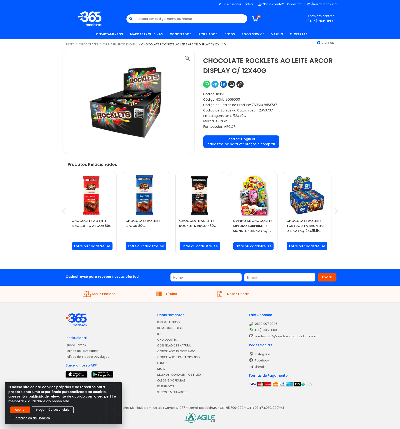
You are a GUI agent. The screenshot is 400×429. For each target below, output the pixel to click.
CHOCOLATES (167, 340)
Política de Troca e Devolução (87, 357)
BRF (159, 334)
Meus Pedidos (104, 293)
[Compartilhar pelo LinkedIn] (223, 84)
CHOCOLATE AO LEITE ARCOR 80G (142, 223)
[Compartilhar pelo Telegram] (215, 84)
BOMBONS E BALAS (170, 328)
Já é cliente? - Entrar (238, 4)
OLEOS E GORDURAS (171, 380)
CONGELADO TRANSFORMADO (178, 357)
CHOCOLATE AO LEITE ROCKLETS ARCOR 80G (197, 223)
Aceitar (20, 410)
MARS (161, 369)
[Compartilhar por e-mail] (231, 84)
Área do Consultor (324, 4)
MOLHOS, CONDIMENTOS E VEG (179, 375)
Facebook (261, 360)
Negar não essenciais (52, 410)
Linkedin (260, 367)
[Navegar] (63, 211)
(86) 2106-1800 (322, 21)
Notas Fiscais (238, 293)
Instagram (262, 354)
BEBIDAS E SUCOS (169, 322)
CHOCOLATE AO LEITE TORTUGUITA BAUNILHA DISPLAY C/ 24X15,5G (305, 225)
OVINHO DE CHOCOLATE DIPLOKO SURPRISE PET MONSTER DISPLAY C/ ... (252, 225)
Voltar (327, 42)
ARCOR (221, 121)
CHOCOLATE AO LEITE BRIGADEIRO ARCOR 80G (92, 223)
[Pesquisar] (130, 18)
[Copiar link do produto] (240, 84)
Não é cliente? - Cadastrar (282, 4)
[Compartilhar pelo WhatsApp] (206, 84)
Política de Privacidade (82, 351)
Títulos (171, 293)
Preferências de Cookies (31, 418)
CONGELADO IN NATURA (174, 345)
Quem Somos (76, 345)
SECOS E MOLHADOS (171, 392)
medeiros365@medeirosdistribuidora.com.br (287, 336)
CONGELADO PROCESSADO (176, 351)
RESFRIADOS (165, 386)
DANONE (163, 363)
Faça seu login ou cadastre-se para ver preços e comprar (241, 141)
